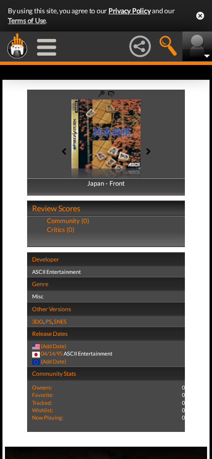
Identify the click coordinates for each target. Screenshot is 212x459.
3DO (37, 321)
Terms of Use (27, 20)
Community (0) (68, 221)
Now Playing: (48, 417)
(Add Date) (53, 346)
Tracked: (42, 402)
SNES (60, 321)
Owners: (42, 387)
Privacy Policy (129, 10)
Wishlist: (42, 410)
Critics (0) (60, 229)
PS (48, 321)
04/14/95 (52, 353)
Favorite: (43, 395)
